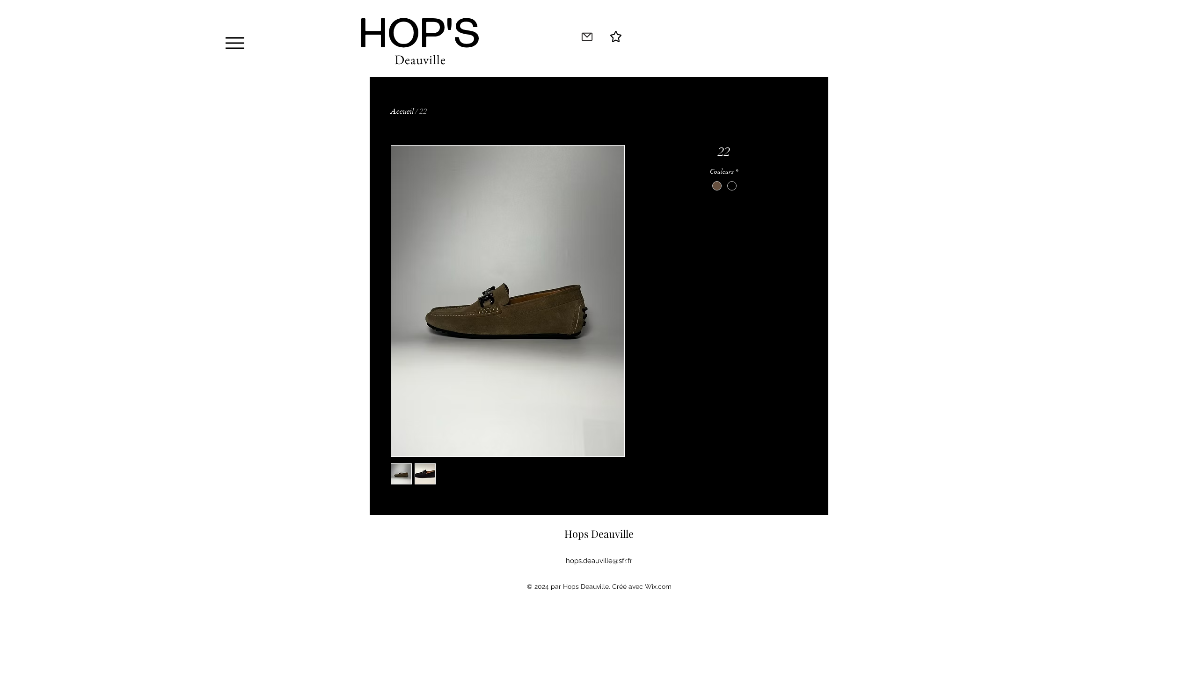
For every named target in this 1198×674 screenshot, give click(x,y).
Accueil (402, 111)
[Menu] (234, 43)
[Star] (615, 36)
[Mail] (586, 36)
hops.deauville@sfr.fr (599, 561)
